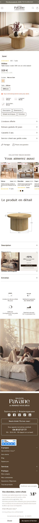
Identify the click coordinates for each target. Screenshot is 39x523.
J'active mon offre (28, 265)
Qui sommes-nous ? (8, 451)
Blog (2, 458)
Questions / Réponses (8, 481)
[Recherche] (33, 8)
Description (7, 110)
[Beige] (18, 190)
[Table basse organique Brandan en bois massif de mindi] (25, 170)
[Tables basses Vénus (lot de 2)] (8, 170)
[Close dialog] (37, 253)
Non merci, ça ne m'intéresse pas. (29, 267)
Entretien (22, 114)
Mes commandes (7, 477)
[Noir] (22, 190)
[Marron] (20, 190)
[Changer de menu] (2, 8)
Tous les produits (7, 485)
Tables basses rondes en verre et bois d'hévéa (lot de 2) (8, 185)
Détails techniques (9, 114)
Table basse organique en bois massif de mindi (25, 184)
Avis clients (5, 454)
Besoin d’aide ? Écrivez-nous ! (19, 421)
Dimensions (18, 110)
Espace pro (5, 461)
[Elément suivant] (37, 31)
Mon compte (5, 474)
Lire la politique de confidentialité (12, 512)
